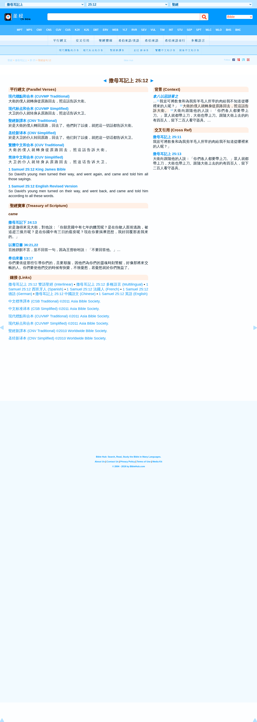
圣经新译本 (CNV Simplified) (32, 133)
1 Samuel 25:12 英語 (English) (123, 294)
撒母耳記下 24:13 (22, 222)
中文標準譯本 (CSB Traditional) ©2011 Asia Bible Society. (54, 301)
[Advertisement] (128, 376)
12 (181, 105)
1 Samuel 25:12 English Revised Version (43, 186)
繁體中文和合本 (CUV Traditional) (36, 145)
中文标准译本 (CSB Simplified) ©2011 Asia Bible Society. (54, 309)
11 (158, 100)
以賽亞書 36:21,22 (23, 245)
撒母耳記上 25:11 (167, 137)
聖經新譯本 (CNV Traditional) (32, 121)
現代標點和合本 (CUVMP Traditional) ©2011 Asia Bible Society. (59, 316)
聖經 (10, 60)
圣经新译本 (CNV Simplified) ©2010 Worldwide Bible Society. (57, 338)
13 (171, 110)
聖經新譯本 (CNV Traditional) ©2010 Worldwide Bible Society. (57, 331)
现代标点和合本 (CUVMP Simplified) (38, 109)
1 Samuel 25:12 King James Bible (37, 169)
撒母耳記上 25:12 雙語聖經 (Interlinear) (40, 284)
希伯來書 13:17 (20, 258)
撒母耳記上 (21, 60)
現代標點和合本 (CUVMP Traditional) (38, 96)
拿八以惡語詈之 (165, 96)
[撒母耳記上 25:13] (252, 337)
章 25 (33, 60)
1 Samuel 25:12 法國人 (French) (93, 289)
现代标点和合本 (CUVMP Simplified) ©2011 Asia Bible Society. (58, 323)
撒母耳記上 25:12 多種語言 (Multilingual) (109, 284)
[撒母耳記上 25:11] (5, 337)
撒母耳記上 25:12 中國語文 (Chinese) (65, 294)
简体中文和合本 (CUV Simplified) (35, 157)
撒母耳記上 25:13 (167, 154)
